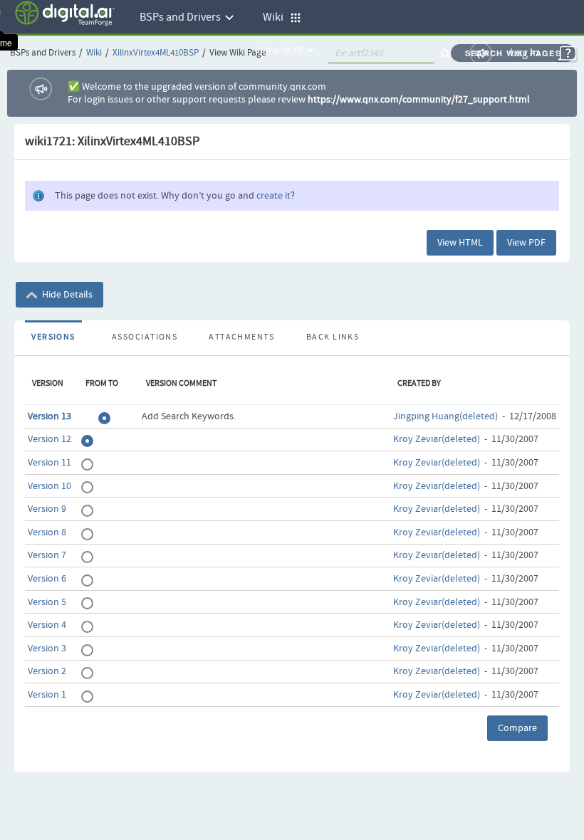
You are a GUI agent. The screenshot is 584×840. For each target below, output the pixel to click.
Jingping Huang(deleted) (445, 416)
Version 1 (47, 694)
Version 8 (47, 532)
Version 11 (49, 462)
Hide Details (66, 294)
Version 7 (47, 555)
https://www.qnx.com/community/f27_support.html (419, 99)
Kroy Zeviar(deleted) (436, 439)
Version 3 (47, 648)
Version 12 (49, 439)
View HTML (460, 242)
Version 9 (47, 509)
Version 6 (47, 578)
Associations (144, 337)
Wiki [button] (276, 17)
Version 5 (47, 602)
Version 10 (49, 486)
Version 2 (47, 671)
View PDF (526, 242)
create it (273, 195)
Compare (517, 728)
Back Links (332, 337)
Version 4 (47, 625)
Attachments (241, 337)
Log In (524, 53)
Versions (53, 337)
